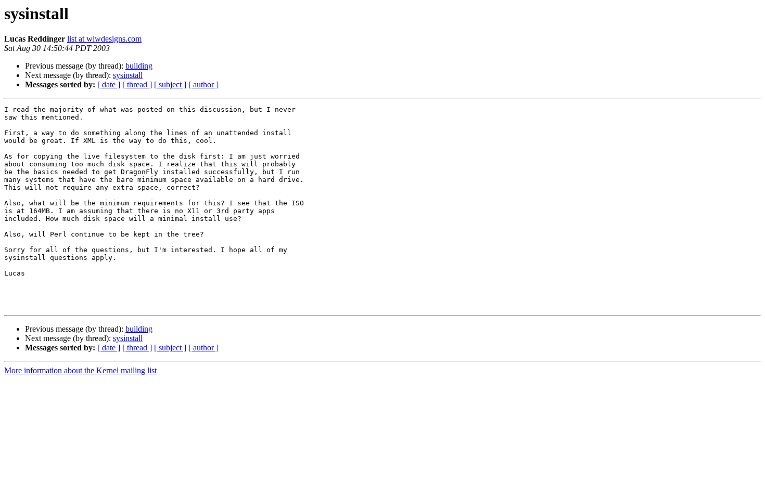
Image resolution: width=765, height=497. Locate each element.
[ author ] (203, 84)
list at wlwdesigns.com (104, 38)
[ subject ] (170, 84)
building (138, 65)
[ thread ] (137, 84)
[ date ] (108, 84)
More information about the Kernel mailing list (80, 370)
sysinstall (128, 75)
